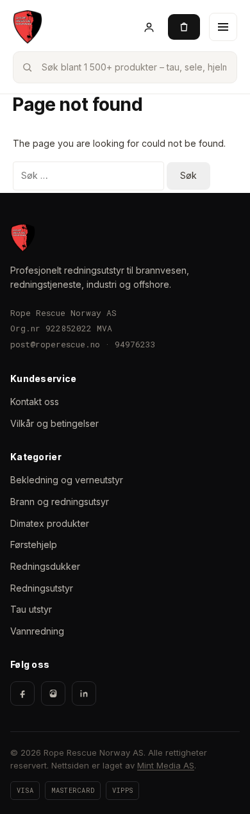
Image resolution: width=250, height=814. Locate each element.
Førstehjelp (33, 544)
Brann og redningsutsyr (59, 501)
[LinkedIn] (84, 693)
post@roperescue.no (55, 344)
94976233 (135, 344)
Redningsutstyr (41, 588)
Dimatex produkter (49, 523)
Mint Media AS (165, 765)
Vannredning (37, 631)
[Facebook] (22, 693)
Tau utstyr (31, 609)
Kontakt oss (34, 401)
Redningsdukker (45, 566)
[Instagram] (53, 693)
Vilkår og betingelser (54, 423)
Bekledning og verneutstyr (66, 479)
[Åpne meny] (223, 27)
